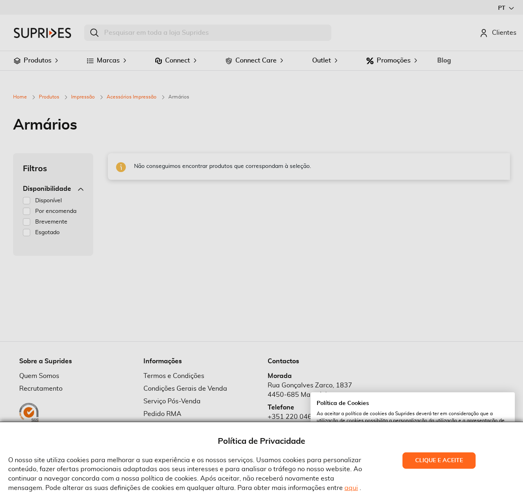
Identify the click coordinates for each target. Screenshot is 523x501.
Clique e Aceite (439, 460)
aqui (351, 488)
